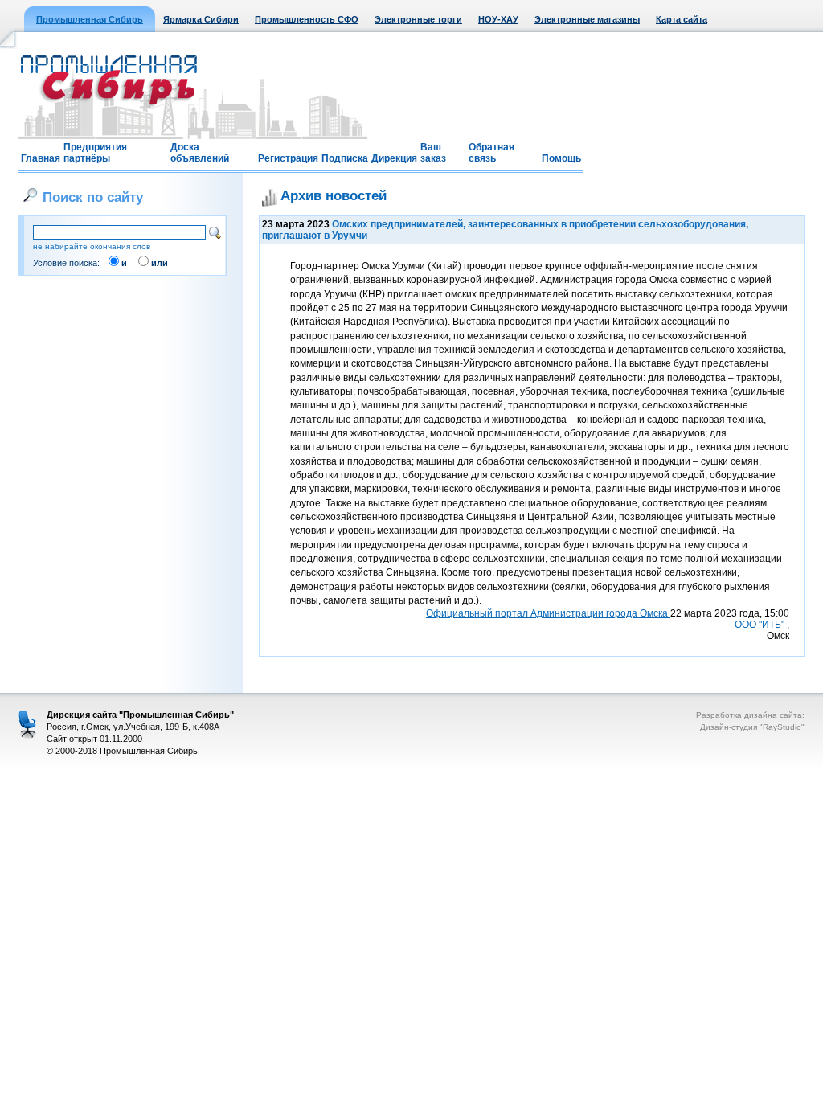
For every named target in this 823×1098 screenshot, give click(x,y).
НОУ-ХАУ (498, 19)
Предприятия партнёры (95, 152)
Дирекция (394, 158)
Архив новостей (333, 195)
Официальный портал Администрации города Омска (548, 613)
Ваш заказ (433, 152)
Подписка (344, 158)
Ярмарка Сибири (201, 19)
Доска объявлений (199, 152)
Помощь (561, 158)
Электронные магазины (587, 19)
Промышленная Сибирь (89, 19)
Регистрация (288, 158)
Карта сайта (681, 19)
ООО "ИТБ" (759, 624)
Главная (40, 158)
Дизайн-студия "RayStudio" (752, 727)
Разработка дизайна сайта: (750, 715)
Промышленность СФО (306, 19)
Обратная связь (491, 152)
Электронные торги (418, 19)
